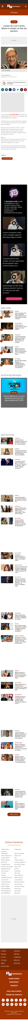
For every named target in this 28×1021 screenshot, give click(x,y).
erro (25, 89)
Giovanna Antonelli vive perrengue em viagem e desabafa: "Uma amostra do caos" (21, 569)
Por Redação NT (6, 75)
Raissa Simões (18, 875)
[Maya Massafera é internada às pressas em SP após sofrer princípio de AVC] (7, 685)
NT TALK (3, 957)
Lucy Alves (17, 871)
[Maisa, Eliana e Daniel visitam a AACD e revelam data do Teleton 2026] (7, 804)
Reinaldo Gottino (19, 882)
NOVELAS (3, 954)
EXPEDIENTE (14, 982)
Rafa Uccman (5, 884)
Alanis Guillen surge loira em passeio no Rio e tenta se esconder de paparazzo (20, 522)
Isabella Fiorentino (6, 877)
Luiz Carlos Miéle (7, 158)
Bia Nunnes (17, 888)
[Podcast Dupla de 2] (16, 1004)
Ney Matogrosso (6, 891)
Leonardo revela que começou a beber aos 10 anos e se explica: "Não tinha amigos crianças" (21, 464)
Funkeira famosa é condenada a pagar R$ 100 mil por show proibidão (21, 453)
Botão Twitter (16, 1001)
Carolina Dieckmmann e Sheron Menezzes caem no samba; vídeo (20, 557)
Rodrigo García (5, 864)
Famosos (14, 12)
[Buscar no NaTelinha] (25, 6)
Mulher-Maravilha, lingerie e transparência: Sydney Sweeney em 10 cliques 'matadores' (21, 364)
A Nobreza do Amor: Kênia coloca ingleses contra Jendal (21, 327)
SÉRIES (3, 963)
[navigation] (2, 6)
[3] (7, 337)
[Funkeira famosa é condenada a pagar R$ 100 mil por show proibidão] (7, 451)
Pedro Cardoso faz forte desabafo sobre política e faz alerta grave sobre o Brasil (21, 315)
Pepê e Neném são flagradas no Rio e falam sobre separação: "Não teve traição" (20, 510)
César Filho (17, 866)
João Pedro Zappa (19, 864)
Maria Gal (4, 862)
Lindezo (3, 875)
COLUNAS (4, 960)
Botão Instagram (20, 1001)
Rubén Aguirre (5, 860)
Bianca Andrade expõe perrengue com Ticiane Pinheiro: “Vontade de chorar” (21, 747)
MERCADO (17, 960)
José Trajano (5, 871)
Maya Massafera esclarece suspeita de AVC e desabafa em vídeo (20, 617)
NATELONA (17, 963)
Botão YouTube (24, 1001)
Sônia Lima (17, 855)
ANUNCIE (14, 985)
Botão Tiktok (3, 1001)
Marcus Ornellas (19, 853)
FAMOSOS (17, 954)
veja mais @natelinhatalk (14, 299)
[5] (7, 361)
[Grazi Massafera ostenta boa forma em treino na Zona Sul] (7, 498)
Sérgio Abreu (5, 849)
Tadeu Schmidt (18, 860)
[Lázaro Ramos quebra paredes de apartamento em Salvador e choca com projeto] (7, 733)
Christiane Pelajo (19, 886)
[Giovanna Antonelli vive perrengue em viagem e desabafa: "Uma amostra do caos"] (7, 567)
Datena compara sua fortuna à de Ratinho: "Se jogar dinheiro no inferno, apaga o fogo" (20, 582)
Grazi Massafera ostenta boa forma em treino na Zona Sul (21, 499)
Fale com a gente (14, 991)
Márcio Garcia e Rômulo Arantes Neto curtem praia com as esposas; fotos (20, 351)
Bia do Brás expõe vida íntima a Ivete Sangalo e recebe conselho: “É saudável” (21, 628)
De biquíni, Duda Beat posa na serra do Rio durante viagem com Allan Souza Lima (21, 640)
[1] (7, 314)
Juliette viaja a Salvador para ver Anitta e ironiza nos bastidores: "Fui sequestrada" (20, 759)
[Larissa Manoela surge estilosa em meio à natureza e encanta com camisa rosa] (7, 792)
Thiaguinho (17, 849)
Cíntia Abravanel (6, 882)
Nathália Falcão (5, 869)
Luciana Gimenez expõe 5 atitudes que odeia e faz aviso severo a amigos (20, 339)
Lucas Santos (18, 884)
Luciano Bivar (18, 880)
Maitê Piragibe (5, 886)
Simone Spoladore (19, 862)
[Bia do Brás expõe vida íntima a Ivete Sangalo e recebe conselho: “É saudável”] (7, 626)
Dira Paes (17, 893)
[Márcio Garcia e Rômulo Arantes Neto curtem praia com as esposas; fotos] (7, 673)
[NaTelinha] (13, 6)
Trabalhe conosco (14, 995)
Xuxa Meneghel (5, 888)
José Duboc (17, 891)
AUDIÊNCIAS (17, 957)
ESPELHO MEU (5, 966)
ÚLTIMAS (3, 951)
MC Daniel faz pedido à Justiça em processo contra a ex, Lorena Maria (21, 442)
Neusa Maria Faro (6, 855)
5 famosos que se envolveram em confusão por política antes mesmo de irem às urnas (20, 700)
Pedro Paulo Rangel (7, 866)
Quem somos (14, 979)
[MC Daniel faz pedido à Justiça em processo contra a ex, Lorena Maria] (7, 440)
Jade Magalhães (5, 893)
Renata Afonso (18, 877)
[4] (7, 349)
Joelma (16, 869)
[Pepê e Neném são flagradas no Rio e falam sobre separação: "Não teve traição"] (7, 509)
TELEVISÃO (17, 951)
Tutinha (3, 873)
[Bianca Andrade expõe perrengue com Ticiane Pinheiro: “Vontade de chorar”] (7, 745)
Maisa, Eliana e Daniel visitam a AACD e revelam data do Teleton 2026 (20, 806)
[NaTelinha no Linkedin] (11, 1004)
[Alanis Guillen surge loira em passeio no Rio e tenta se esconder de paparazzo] (7, 521)
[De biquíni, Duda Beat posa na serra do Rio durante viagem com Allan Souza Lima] (7, 638)
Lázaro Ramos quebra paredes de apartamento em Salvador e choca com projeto (20, 735)
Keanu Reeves (5, 858)
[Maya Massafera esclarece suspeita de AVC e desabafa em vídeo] (7, 615)
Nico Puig (17, 873)
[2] (7, 326)
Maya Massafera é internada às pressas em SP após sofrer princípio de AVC (21, 687)
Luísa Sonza (4, 880)
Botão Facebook (11, 1001)
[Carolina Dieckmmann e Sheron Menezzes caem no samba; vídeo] (7, 555)
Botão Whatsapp (7, 1001)
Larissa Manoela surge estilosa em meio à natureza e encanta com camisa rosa (20, 794)
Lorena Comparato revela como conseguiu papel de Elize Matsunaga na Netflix (12, 234)
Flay (15, 858)
